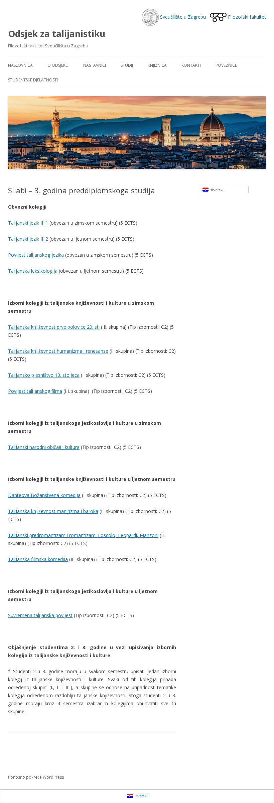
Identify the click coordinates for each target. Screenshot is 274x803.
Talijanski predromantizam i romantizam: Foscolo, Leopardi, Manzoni (83, 535)
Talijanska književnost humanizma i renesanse (58, 351)
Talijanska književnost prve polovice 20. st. (54, 327)
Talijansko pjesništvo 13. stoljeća (44, 375)
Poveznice (226, 65)
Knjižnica (157, 65)
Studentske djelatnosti (33, 80)
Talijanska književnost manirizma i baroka (53, 511)
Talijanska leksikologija (32, 271)
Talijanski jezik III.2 (28, 239)
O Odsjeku (57, 65)
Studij (127, 65)
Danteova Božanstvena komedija (44, 495)
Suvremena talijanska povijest (40, 615)
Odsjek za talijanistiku (56, 34)
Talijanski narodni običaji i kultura (44, 447)
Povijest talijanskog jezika (36, 255)
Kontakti (191, 65)
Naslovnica (20, 65)
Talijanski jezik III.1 (28, 223)
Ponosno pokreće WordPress (36, 777)
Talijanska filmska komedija (38, 559)
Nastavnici (94, 65)
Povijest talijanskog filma (35, 391)
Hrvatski (216, 190)
